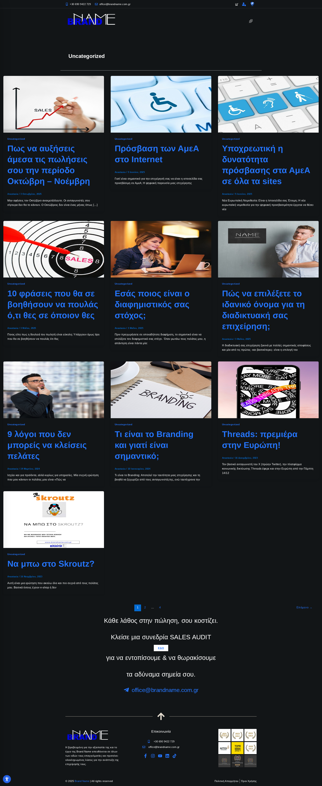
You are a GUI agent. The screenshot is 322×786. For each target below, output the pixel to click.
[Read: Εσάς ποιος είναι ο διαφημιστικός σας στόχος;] (161, 249)
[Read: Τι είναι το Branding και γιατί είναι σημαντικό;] (161, 389)
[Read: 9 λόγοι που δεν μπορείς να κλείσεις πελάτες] (53, 389)
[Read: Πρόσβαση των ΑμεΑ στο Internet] (161, 104)
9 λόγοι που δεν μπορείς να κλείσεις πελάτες (47, 445)
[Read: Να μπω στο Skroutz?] (53, 519)
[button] (251, 21)
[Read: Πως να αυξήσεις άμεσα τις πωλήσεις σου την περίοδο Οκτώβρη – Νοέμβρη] (53, 104)
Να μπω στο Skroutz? (51, 563)
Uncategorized (16, 138)
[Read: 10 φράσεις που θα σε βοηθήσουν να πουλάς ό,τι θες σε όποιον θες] (53, 249)
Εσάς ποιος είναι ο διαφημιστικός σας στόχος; (152, 304)
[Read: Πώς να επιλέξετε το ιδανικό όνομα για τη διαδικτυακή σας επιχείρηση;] (268, 249)
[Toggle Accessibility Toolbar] (7, 779)
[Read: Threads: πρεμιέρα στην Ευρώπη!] (268, 389)
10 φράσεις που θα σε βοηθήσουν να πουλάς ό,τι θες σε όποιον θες (52, 304)
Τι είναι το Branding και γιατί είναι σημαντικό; (154, 445)
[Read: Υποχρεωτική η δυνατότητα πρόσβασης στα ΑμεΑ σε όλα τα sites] (268, 104)
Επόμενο (304, 607)
